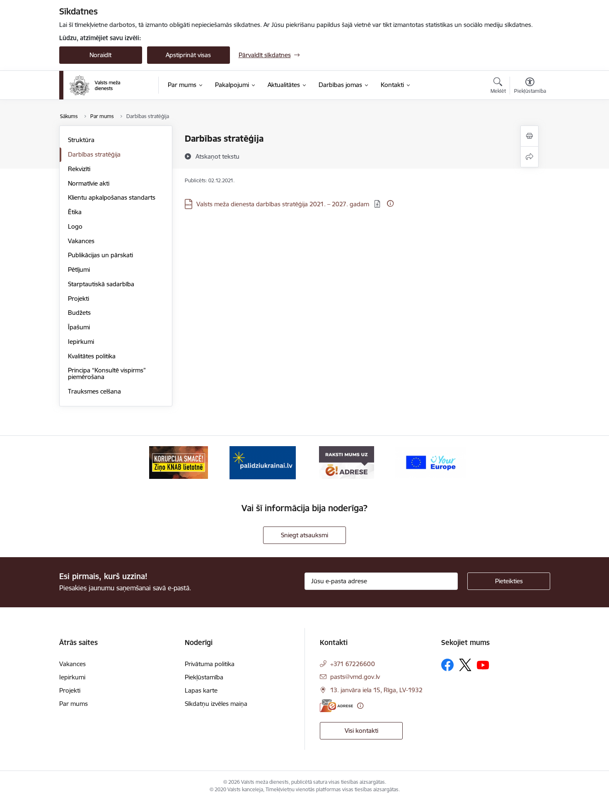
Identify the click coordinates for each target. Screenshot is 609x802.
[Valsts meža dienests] (95, 85)
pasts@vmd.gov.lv (355, 677)
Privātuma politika (209, 664)
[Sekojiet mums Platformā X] (465, 665)
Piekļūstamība (204, 677)
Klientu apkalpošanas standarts (111, 197)
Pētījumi (79, 269)
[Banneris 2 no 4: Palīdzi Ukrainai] (263, 462)
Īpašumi (79, 327)
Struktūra (81, 140)
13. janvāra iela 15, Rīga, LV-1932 (376, 690)
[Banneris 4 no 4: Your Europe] (430, 462)
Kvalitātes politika (92, 356)
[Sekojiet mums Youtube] (483, 664)
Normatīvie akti (88, 183)
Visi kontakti (361, 730)
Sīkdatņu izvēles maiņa (216, 704)
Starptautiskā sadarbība (101, 284)
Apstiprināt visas (188, 55)
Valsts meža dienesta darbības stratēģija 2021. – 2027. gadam (283, 204)
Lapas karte (201, 690)
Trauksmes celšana (94, 391)
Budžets (79, 312)
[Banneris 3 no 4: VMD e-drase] (346, 462)
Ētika (75, 212)
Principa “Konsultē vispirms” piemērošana (107, 373)
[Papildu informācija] (390, 203)
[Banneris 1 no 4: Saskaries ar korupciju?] (178, 462)
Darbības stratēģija (94, 154)
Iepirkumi (81, 341)
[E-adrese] (336, 706)
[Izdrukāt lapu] (529, 136)
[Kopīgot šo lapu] (529, 157)
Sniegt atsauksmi (304, 535)
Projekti (78, 298)
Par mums (73, 704)
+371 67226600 (352, 664)
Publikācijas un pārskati (100, 255)
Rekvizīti (79, 169)
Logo (75, 226)
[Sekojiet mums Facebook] (447, 665)
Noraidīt (100, 55)
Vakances (81, 241)
